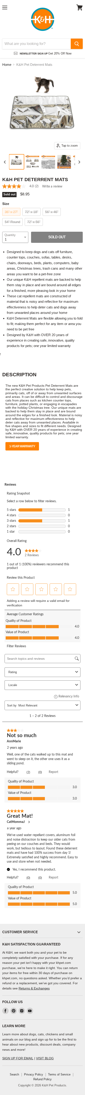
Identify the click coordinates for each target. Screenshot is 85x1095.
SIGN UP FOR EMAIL (17, 1058)
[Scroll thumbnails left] (5, 162)
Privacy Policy (33, 1074)
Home (6, 64)
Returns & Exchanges (34, 988)
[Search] (77, 44)
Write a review (52, 186)
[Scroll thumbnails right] (78, 162)
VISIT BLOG (45, 1058)
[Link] (43, 19)
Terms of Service (59, 1074)
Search (14, 1074)
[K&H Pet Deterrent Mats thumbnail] (16, 162)
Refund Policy (42, 1079)
